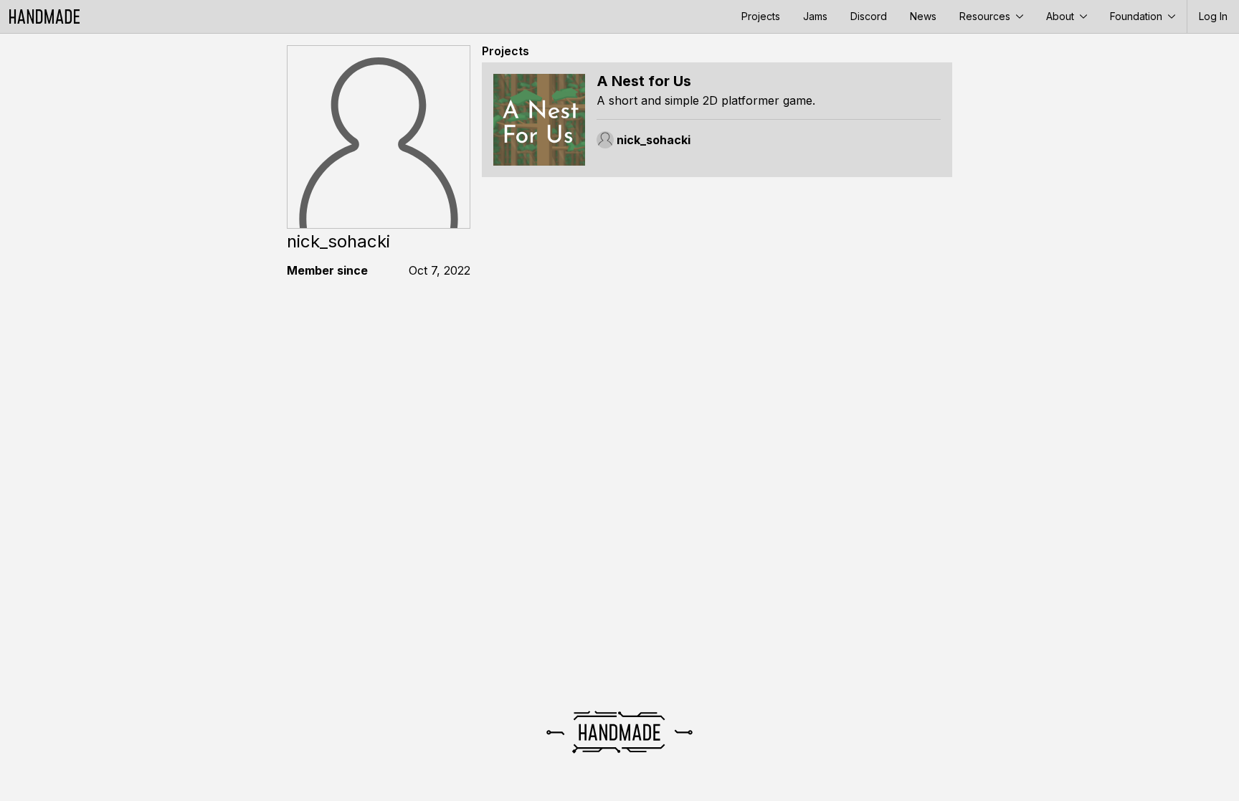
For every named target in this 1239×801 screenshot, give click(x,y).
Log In (1213, 16)
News (923, 16)
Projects (760, 16)
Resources (986, 16)
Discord (868, 16)
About (1061, 16)
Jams (815, 16)
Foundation (1137, 16)
